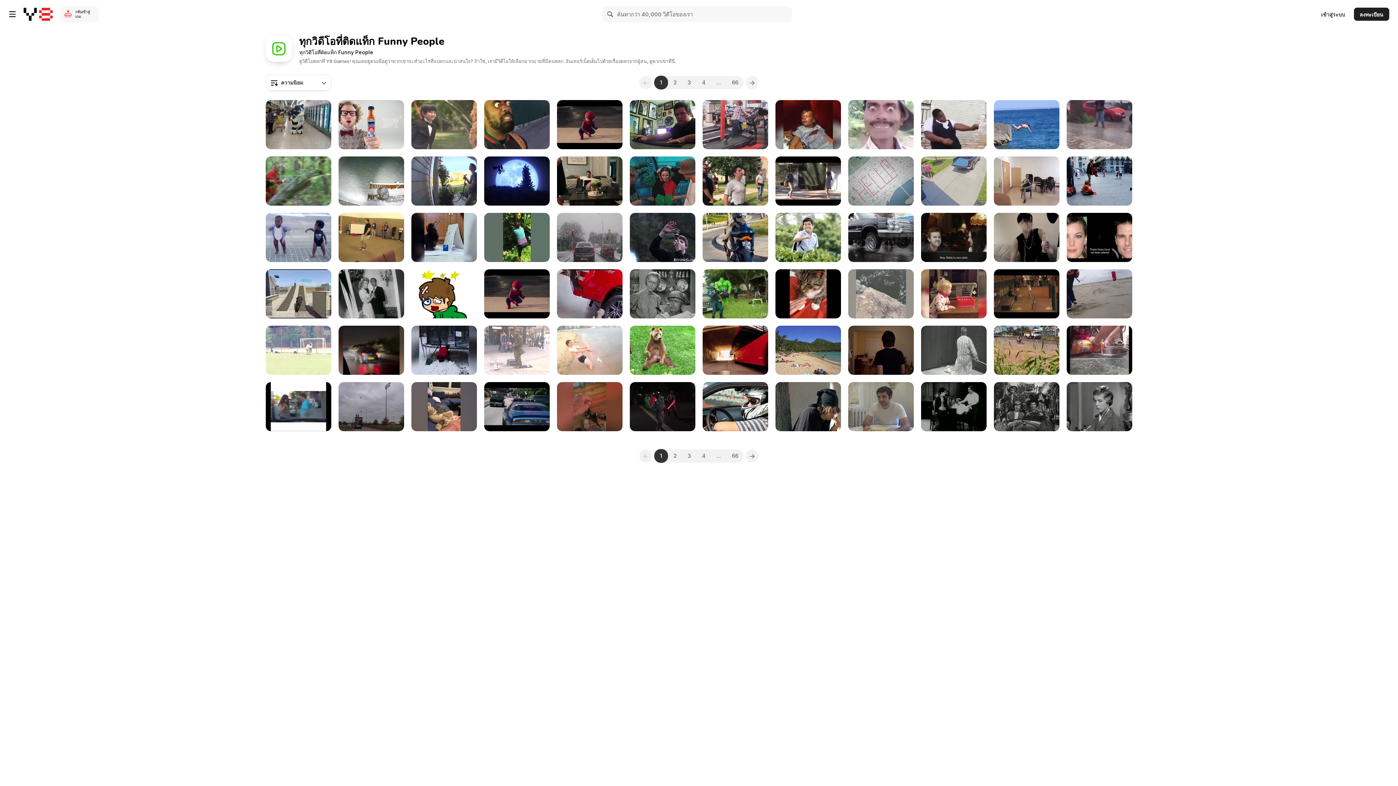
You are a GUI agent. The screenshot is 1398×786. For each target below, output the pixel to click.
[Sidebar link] (12, 14)
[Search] (611, 14)
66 (735, 82)
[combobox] (298, 83)
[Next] (752, 82)
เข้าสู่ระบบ (1333, 14)
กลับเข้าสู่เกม (82, 14)
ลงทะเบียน (1371, 14)
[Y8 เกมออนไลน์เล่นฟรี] (38, 14)
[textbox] (298, 82)
